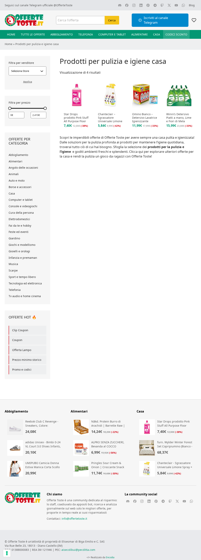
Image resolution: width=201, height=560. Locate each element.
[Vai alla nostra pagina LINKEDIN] (141, 5)
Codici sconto (176, 34)
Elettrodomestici (19, 219)
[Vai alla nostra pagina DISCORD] (120, 5)
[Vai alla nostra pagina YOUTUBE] (176, 5)
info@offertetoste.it (74, 518)
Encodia (110, 557)
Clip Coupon (20, 330)
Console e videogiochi (23, 206)
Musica (13, 264)
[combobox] (25, 71)
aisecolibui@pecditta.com (78, 550)
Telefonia (85, 34)
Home (11, 34)
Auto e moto (17, 180)
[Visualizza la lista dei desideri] (194, 20)
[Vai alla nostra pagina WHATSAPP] (183, 5)
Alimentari (139, 34)
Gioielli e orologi (19, 251)
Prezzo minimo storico (26, 360)
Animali (14, 174)
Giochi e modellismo (22, 245)
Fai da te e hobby (20, 225)
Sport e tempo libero (22, 277)
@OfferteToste (63, 5)
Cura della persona (21, 212)
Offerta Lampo (21, 350)
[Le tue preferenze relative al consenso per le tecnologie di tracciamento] (7, 553)
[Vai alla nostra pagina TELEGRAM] (155, 5)
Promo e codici (21, 369)
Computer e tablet (21, 200)
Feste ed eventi (18, 232)
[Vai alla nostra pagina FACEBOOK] (127, 5)
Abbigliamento (61, 34)
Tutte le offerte (33, 34)
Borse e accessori (20, 187)
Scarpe (13, 270)
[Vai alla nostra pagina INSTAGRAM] (134, 5)
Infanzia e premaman (23, 258)
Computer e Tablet (112, 34)
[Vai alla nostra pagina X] (169, 5)
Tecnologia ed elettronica (25, 283)
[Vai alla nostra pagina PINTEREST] (148, 5)
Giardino (14, 238)
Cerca (112, 20)
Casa (156, 34)
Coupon (17, 340)
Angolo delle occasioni (23, 167)
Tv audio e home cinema (25, 296)
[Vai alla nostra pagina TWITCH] (162, 5)
